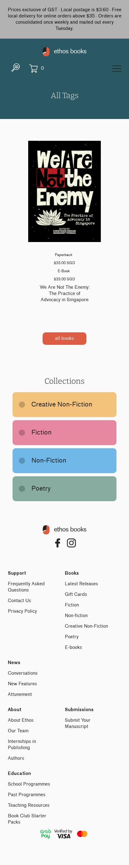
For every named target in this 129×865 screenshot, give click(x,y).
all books (64, 338)
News (14, 663)
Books (72, 573)
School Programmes (29, 784)
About (14, 710)
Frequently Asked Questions (26, 587)
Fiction (72, 605)
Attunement (20, 694)
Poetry (72, 636)
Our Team (18, 731)
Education (19, 774)
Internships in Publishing (22, 744)
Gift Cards (76, 594)
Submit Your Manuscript (77, 723)
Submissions (79, 710)
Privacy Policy (22, 611)
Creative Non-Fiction (86, 626)
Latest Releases (81, 584)
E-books (73, 647)
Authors (16, 758)
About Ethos (21, 720)
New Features (22, 684)
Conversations (23, 673)
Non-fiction (76, 615)
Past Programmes (26, 794)
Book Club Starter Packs (27, 819)
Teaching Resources (28, 805)
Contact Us (19, 600)
